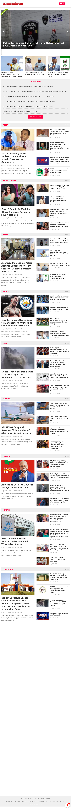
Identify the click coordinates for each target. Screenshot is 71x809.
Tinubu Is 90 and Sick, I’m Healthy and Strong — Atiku (34, 73)
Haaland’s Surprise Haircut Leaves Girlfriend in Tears (59, 308)
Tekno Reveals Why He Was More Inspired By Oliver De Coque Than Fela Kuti (59, 187)
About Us (9, 801)
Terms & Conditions (56, 801)
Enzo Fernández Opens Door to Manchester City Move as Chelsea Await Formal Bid (16, 322)
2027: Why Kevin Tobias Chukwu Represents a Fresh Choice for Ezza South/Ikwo (59, 475)
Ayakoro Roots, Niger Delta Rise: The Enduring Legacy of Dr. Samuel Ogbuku (59, 500)
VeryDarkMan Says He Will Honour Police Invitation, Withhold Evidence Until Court (59, 212)
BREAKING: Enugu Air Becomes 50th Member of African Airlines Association (16, 430)
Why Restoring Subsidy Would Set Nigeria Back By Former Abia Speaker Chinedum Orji (59, 463)
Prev (3, 32)
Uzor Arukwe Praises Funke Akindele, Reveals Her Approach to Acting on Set (59, 224)
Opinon (6, 456)
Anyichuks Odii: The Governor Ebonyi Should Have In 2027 (17, 486)
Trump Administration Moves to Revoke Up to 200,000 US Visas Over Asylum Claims (58, 363)
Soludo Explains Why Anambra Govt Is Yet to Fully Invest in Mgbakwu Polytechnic (58, 576)
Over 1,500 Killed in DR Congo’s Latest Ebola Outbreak (57, 559)
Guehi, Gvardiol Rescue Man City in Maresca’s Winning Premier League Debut (59, 297)
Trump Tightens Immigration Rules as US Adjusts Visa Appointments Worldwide (59, 350)
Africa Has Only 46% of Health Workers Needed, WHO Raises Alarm (14, 541)
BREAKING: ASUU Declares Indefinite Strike (59, 614)
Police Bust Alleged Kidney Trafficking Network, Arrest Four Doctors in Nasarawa (33, 44)
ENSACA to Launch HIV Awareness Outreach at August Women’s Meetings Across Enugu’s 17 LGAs (59, 547)
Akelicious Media (45, 798)
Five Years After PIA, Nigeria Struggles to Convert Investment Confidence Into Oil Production (57, 444)
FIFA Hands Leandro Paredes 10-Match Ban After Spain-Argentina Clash (59, 333)
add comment (17, 165)
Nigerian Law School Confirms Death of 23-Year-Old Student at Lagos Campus (59, 602)
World (6, 343)
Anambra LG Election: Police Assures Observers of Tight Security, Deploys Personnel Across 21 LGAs (35, 91)
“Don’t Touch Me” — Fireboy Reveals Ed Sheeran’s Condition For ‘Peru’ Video (58, 199)
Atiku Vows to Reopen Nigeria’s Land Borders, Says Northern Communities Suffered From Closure (59, 146)
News (5, 234)
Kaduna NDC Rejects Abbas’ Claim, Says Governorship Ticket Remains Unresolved (59, 159)
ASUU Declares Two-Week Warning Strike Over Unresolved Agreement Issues (59, 589)
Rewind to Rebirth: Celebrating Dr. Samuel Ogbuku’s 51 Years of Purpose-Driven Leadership (59, 488)
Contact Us (32, 801)
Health (6, 510)
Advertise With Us (20, 801)
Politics (6, 125)
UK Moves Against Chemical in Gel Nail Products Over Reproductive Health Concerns (59, 388)
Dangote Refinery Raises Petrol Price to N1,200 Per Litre (59, 418)
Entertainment (10, 180)
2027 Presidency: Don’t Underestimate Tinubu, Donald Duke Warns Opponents (28, 86)
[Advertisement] (35, 640)
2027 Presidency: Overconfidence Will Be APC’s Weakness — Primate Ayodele (11, 74)
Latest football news (35, 804)
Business (7, 399)
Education (8, 569)
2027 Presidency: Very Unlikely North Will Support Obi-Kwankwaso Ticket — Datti (29, 101)
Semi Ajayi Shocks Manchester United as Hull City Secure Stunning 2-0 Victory (59, 321)
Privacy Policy (43, 801)
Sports (6, 291)
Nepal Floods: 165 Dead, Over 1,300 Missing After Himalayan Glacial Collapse (17, 374)
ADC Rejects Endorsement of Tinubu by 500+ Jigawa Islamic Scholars (59, 170)
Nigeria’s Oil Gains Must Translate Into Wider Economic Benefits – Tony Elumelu (59, 430)
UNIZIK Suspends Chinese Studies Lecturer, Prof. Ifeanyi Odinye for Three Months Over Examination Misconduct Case (15, 603)
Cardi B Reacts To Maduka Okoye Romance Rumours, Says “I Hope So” (15, 211)
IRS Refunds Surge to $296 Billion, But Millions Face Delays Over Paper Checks (59, 375)
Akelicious (29, 798)
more (67, 125)
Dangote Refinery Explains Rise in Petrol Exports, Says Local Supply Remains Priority (59, 406)
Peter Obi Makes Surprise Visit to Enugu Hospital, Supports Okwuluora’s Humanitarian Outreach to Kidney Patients (59, 518)
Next (68, 32)
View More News (35, 117)
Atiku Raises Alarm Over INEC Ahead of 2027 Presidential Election (58, 74)
